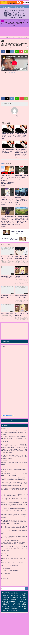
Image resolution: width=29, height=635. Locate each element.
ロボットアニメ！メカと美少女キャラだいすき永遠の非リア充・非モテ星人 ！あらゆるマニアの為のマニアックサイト (14, 490)
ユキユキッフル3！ (5, 550)
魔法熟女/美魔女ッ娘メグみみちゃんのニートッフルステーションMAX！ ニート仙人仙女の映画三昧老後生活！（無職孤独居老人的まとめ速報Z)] (14, 457)
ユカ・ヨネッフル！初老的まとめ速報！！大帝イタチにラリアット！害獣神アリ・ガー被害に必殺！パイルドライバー (14, 510)
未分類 (2, 40)
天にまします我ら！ (5, 555)
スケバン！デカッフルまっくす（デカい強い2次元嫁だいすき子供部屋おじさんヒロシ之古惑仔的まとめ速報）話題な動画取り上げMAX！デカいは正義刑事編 (14, 522)
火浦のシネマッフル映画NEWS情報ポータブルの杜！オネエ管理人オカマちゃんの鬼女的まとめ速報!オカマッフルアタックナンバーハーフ (14, 504)
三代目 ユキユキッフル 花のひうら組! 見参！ (11, 575)
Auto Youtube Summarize (13, 72)
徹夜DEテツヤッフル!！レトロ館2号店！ (10, 565)
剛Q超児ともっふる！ (6, 568)
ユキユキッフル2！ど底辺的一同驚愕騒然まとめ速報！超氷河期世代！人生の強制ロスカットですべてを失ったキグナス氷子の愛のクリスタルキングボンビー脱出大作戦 (14, 542)
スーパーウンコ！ (5, 466)
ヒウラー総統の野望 (5, 573)
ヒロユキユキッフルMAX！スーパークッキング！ (12, 562)
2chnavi (3, 346)
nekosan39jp (14, 116)
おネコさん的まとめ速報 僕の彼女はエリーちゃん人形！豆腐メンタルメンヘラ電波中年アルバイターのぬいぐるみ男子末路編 (14, 432)
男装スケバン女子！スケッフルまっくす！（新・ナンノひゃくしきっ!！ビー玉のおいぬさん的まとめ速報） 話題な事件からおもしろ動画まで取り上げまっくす (14, 484)
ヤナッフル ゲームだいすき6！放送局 (9, 570)
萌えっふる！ (4, 553)
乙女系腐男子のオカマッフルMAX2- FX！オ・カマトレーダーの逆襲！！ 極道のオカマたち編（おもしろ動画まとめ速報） (14, 462)
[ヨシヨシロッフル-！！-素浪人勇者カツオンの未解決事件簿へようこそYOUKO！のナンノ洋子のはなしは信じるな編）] (14, 532)
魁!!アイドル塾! (4, 578)
